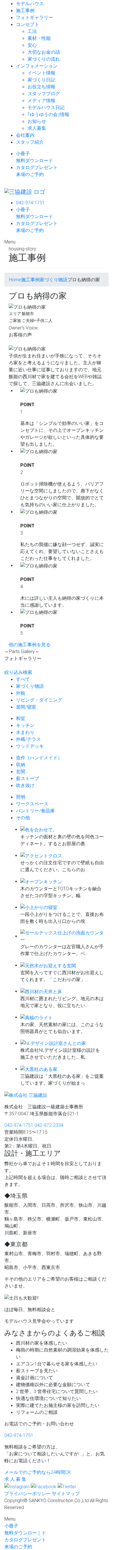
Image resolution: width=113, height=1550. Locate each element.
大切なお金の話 (44, 52)
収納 (20, 764)
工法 (32, 31)
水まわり (25, 732)
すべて (23, 679)
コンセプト (27, 24)
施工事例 (25, 10)
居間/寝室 (26, 707)
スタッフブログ (44, 93)
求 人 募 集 (15, 1479)
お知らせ (37, 121)
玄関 (20, 771)
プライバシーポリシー (27, 1493)
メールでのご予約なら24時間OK (37, 1472)
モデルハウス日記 (46, 107)
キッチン (25, 725)
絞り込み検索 (18, 672)
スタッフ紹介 (30, 142)
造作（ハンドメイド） (39, 757)
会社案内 (25, 135)
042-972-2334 (48, 1125)
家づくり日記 (41, 80)
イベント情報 (41, 73)
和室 (20, 718)
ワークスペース (32, 804)
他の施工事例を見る (29, 644)
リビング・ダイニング (39, 700)
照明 (20, 797)
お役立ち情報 (41, 86)
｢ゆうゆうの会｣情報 (48, 114)
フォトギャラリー (34, 17)
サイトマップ (66, 1493)
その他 (23, 817)
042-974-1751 (30, 202)
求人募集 (37, 128)
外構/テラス (28, 739)
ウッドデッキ (30, 746)
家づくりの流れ (44, 59)
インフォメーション (37, 66)
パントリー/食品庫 (35, 811)
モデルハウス (30, 3)
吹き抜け (25, 785)
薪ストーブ (27, 778)
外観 (20, 693)
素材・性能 (39, 38)
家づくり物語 (30, 686)
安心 (32, 45)
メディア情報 (41, 100)
